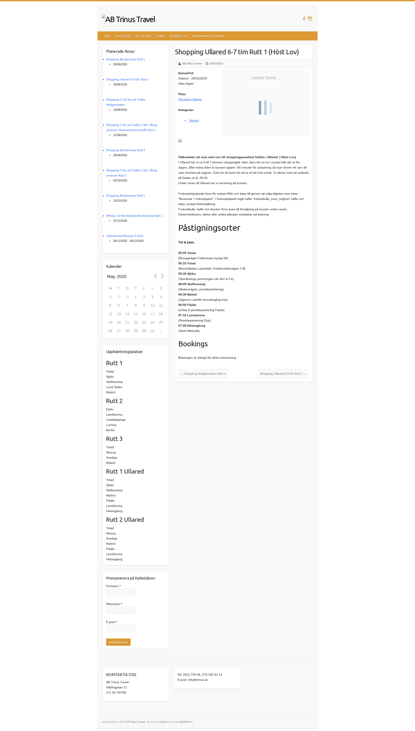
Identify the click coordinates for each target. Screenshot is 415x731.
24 (153, 323)
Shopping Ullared (190, 99)
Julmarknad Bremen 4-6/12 (125, 236)
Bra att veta (143, 36)
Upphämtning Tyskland (207, 36)
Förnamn (113, 586)
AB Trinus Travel (192, 63)
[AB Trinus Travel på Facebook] (304, 18)
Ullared (194, 120)
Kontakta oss (178, 36)
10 (153, 306)
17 (153, 314)
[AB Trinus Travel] (128, 19)
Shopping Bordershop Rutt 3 (125, 150)
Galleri (160, 36)
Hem (107, 36)
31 (153, 331)
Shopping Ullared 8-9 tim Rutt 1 (283, 373)
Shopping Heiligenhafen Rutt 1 (203, 373)
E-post (111, 622)
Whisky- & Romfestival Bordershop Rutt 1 (134, 215)
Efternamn (114, 604)
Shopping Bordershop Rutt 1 (125, 59)
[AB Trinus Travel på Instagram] (310, 18)
